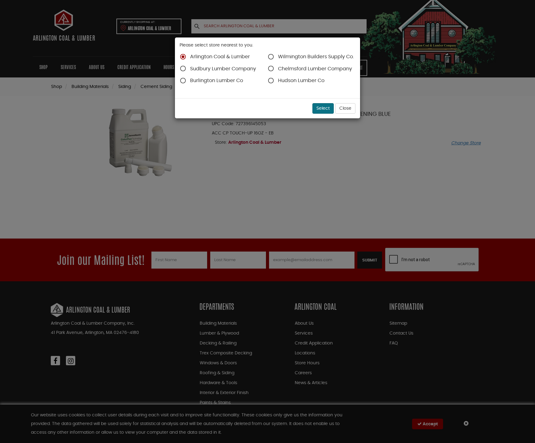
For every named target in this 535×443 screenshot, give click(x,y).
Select (323, 108)
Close (345, 108)
